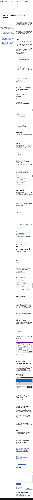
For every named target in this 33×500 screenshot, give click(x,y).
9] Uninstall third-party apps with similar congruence (22, 455)
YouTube (1, 22)
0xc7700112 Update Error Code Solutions (6, 27)
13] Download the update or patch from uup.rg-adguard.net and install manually (7, 45)
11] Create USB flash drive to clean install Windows (8, 42)
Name (17, 471)
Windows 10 (12, 1)
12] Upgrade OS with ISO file (19, 458)
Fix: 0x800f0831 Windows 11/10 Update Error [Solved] (22, 496)
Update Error (24, 24)
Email (23, 471)
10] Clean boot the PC (18, 456)
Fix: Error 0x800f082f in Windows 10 (20, 494)
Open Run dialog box (19, 331)
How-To (17, 1)
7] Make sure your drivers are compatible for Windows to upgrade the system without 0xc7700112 (8, 38)
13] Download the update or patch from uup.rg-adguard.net (23, 459)
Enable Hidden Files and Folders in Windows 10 (23, 210)
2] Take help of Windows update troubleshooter (21, 449)
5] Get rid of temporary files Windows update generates (7, 35)
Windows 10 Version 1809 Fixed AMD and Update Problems (23, 495)
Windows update (26, 1)
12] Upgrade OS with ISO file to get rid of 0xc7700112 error (7, 44)
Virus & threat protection (22, 272)
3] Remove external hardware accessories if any (7, 32)
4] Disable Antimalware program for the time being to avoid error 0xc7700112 (8, 34)
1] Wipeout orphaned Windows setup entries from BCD (8, 29)
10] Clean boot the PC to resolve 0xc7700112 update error (7, 41)
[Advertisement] (16, 9)
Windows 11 (6, 1)
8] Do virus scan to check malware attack (7, 39)
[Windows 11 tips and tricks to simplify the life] (1, 1)
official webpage (22, 374)
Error (20, 1)
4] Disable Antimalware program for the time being (22, 451)
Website (28, 471)
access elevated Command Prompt (27, 81)
